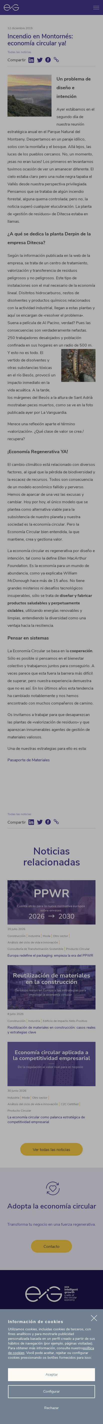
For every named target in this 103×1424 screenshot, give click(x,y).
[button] (94, 1319)
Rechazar (51, 1408)
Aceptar (52, 1374)
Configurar (51, 1391)
